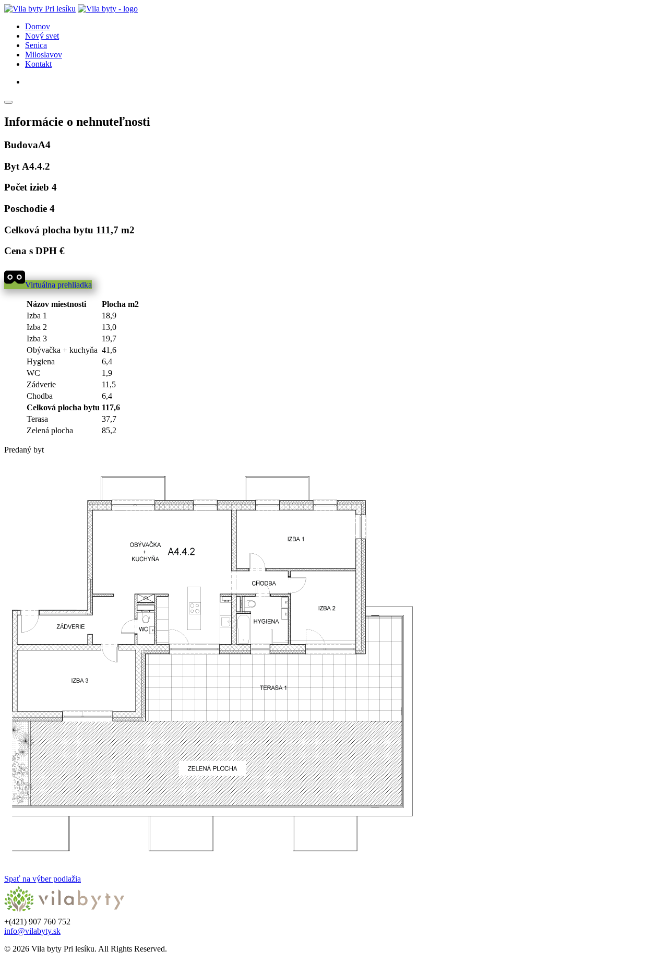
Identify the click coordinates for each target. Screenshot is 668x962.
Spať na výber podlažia (42, 878)
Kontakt (38, 64)
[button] (48, 284)
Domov (37, 26)
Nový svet (42, 35)
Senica (36, 45)
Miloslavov (43, 54)
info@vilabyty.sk (32, 931)
